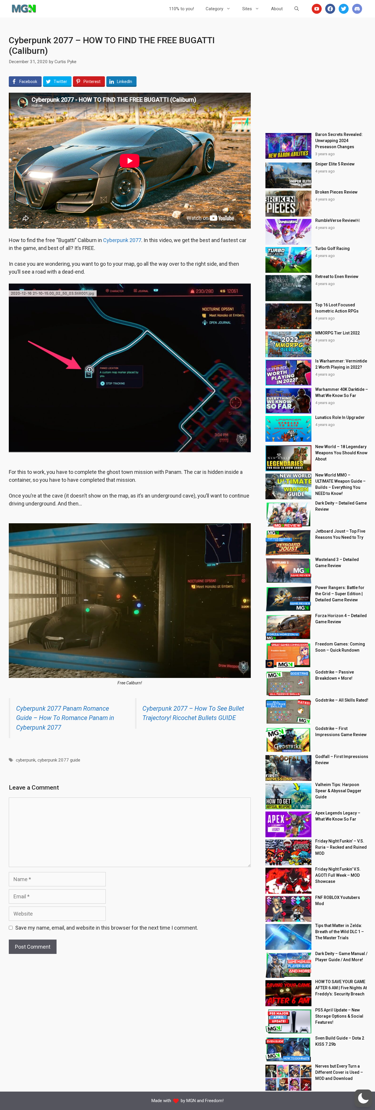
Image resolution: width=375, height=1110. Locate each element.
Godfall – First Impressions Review (341, 759)
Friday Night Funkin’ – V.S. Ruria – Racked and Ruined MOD (341, 847)
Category (214, 8)
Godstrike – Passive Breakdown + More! (334, 675)
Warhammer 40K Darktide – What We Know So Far (341, 392)
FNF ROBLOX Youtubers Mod (337, 900)
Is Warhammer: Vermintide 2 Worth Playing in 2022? (341, 364)
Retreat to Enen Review (336, 276)
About (277, 8)
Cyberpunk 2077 (122, 240)
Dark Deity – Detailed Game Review (341, 506)
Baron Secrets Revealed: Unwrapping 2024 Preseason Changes (339, 140)
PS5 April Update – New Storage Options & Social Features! (339, 1016)
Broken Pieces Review (336, 192)
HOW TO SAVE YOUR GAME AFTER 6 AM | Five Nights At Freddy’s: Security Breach (341, 987)
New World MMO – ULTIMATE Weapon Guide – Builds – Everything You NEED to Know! (340, 484)
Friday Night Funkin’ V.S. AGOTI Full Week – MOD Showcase (338, 875)
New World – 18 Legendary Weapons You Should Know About (341, 452)
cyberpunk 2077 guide (59, 760)
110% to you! (181, 8)
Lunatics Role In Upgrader (340, 417)
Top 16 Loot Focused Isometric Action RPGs (337, 308)
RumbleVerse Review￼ (337, 220)
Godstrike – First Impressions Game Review (341, 731)
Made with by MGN (173, 1100)
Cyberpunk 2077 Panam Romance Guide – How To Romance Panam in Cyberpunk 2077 (65, 718)
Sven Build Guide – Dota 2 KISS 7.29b (339, 1041)
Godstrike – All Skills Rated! (341, 700)
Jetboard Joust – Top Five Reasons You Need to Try (340, 534)
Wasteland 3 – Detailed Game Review (337, 562)
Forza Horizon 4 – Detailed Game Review (341, 618)
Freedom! (214, 1100)
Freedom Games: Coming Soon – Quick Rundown (340, 647)
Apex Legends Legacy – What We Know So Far (337, 816)
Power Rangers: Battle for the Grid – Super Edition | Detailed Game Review (339, 593)
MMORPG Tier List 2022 (337, 333)
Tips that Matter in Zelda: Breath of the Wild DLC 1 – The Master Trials (339, 931)
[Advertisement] (317, 76)
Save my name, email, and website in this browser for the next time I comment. (106, 928)
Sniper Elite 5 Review (334, 164)
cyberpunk (25, 760)
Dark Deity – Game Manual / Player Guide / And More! (341, 956)
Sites (247, 8)
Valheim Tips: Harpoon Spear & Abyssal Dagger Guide (338, 790)
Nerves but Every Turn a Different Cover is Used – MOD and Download (339, 1072)
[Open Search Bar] (297, 9)
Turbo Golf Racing (332, 248)
